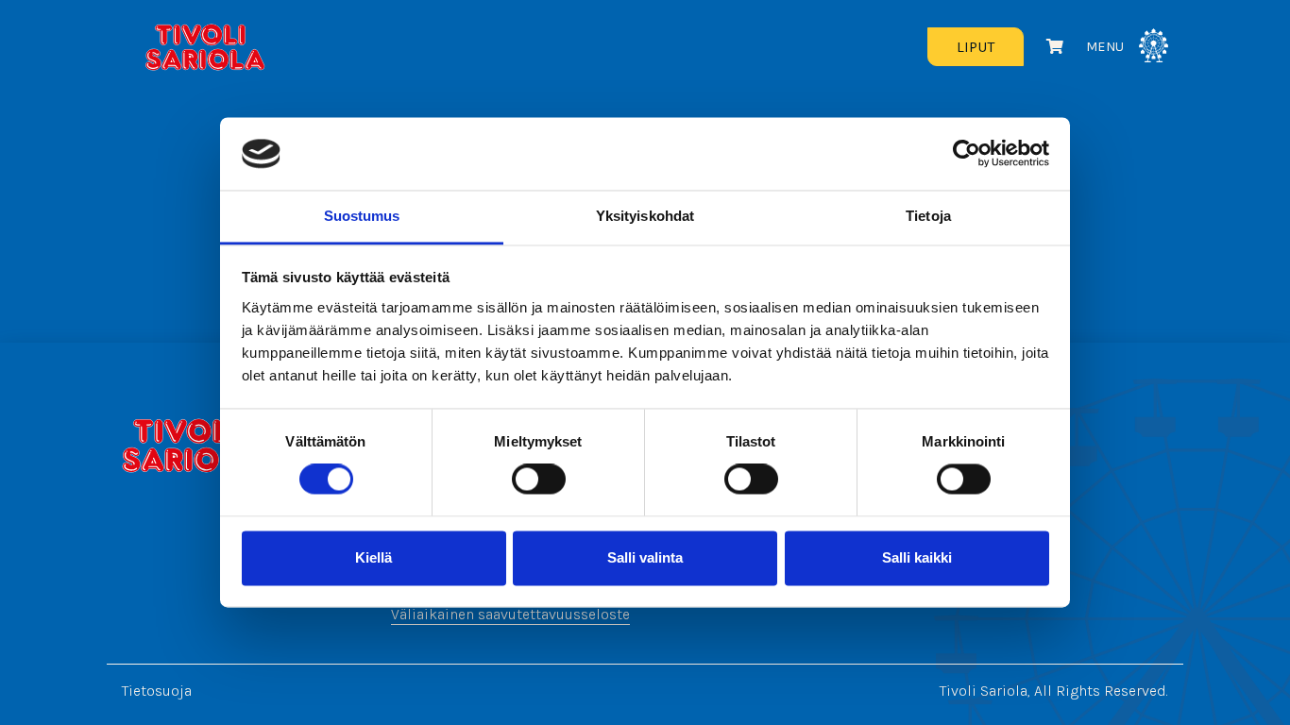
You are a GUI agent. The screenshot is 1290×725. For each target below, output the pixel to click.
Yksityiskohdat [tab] (645, 216)
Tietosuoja (157, 691)
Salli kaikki (917, 557)
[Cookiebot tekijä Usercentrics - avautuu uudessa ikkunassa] (966, 154)
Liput (975, 47)
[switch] (539, 479)
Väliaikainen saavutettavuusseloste (510, 614)
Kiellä (373, 557)
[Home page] (191, 445)
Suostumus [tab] (362, 216)
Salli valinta (645, 557)
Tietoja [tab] (928, 216)
